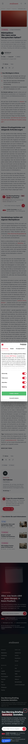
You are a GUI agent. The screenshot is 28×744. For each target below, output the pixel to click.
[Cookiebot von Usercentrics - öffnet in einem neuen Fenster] (20, 345)
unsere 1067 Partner (11, 356)
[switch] (24, 378)
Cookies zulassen (14, 393)
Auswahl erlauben (14, 398)
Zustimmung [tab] (5, 348)
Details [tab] (12, 348)
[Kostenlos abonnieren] (24, 728)
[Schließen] (25, 710)
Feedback (7, 740)
